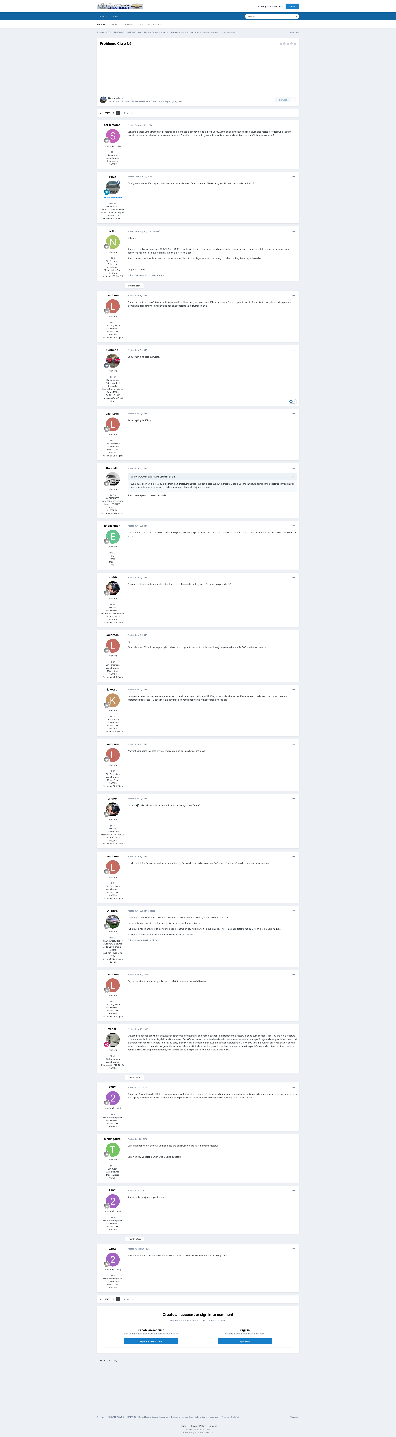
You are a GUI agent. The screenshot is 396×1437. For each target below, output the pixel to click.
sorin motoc (112, 125)
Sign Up (292, 6)
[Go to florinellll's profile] (113, 479)
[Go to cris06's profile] (113, 588)
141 (114, 716)
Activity (116, 16)
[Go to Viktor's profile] (113, 1040)
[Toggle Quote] (132, 476)
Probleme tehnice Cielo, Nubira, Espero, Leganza (157, 101)
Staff (140, 24)
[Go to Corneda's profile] (113, 361)
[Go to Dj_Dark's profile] (113, 922)
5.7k (114, 203)
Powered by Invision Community (198, 1432)
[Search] (296, 16)
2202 (112, 1087)
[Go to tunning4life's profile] (113, 1150)
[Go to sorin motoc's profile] (113, 136)
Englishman (112, 525)
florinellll (112, 468)
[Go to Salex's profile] (113, 187)
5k (113, 1056)
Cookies (213, 1426)
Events (114, 24)
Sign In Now (245, 1341)
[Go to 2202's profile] (113, 1098)
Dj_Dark (112, 910)
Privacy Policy (198, 1426)
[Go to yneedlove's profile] (103, 99)
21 (113, 322)
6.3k (114, 937)
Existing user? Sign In (270, 6)
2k (113, 604)
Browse (103, 16)
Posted (140, 125)
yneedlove (117, 98)
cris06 (112, 577)
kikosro (112, 689)
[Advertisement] (198, 70)
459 (114, 1165)
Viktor (112, 1028)
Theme (183, 1426)
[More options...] (294, 125)
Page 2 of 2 (130, 113)
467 (114, 377)
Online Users (154, 24)
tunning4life (112, 1138)
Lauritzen (112, 295)
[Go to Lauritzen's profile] (113, 306)
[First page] (101, 113)
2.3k (114, 552)
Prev (107, 113)
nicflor (112, 231)
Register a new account (151, 1341)
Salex (112, 176)
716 (114, 495)
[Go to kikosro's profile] (113, 700)
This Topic (283, 16)
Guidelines (128, 24)
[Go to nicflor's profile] (113, 242)
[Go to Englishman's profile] (113, 537)
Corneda (112, 350)
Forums (101, 24)
